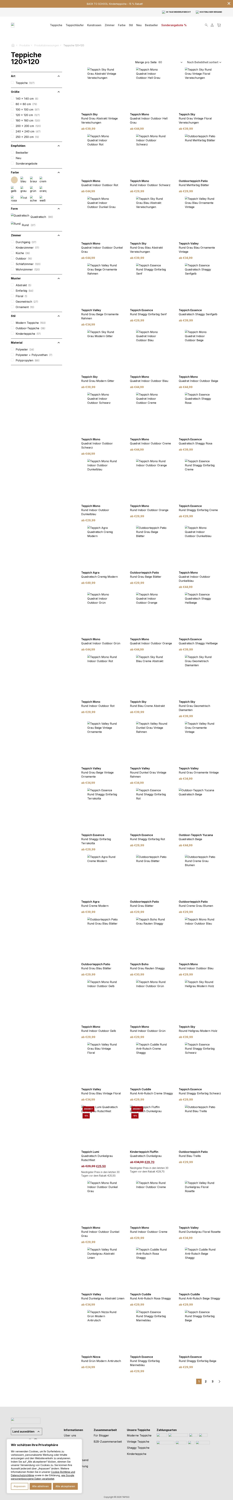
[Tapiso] (22, 25)
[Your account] (212, 25)
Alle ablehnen (40, 1486)
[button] (109, 25)
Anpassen (20, 1486)
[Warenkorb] (219, 25)
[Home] (14, 45)
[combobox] (170, 62)
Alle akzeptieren (65, 1486)
